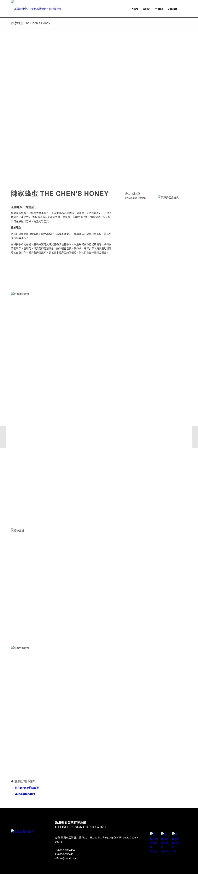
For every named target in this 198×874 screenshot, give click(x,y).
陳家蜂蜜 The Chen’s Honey (30, 23)
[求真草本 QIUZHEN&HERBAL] (3, 437)
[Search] (183, 8)
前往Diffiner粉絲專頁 (27, 787)
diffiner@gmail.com (66, 858)
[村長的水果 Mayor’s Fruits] (195, 437)
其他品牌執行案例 (25, 794)
